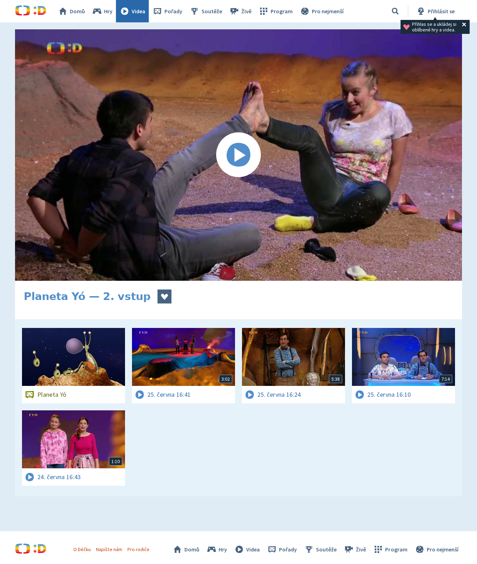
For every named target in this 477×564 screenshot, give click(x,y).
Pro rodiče (138, 549)
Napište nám (109, 549)
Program (282, 11)
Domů (77, 11)
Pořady (173, 11)
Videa (138, 11)
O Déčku (82, 549)
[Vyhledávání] (395, 11)
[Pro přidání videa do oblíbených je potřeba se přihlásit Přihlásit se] (164, 296)
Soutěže (211, 11)
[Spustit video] (238, 155)
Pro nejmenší (328, 11)
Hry (108, 11)
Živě (246, 11)
